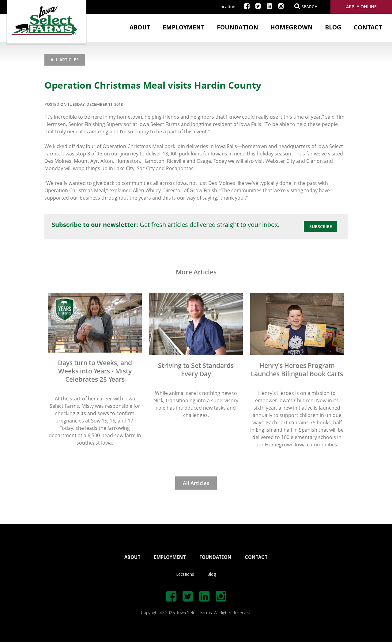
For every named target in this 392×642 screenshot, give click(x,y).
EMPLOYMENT (170, 557)
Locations (228, 7)
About (140, 27)
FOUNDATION (215, 557)
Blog (333, 27)
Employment (184, 27)
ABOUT (132, 557)
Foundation (237, 27)
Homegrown (291, 27)
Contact (368, 27)
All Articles (65, 60)
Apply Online (361, 7)
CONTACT (256, 557)
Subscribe (320, 226)
